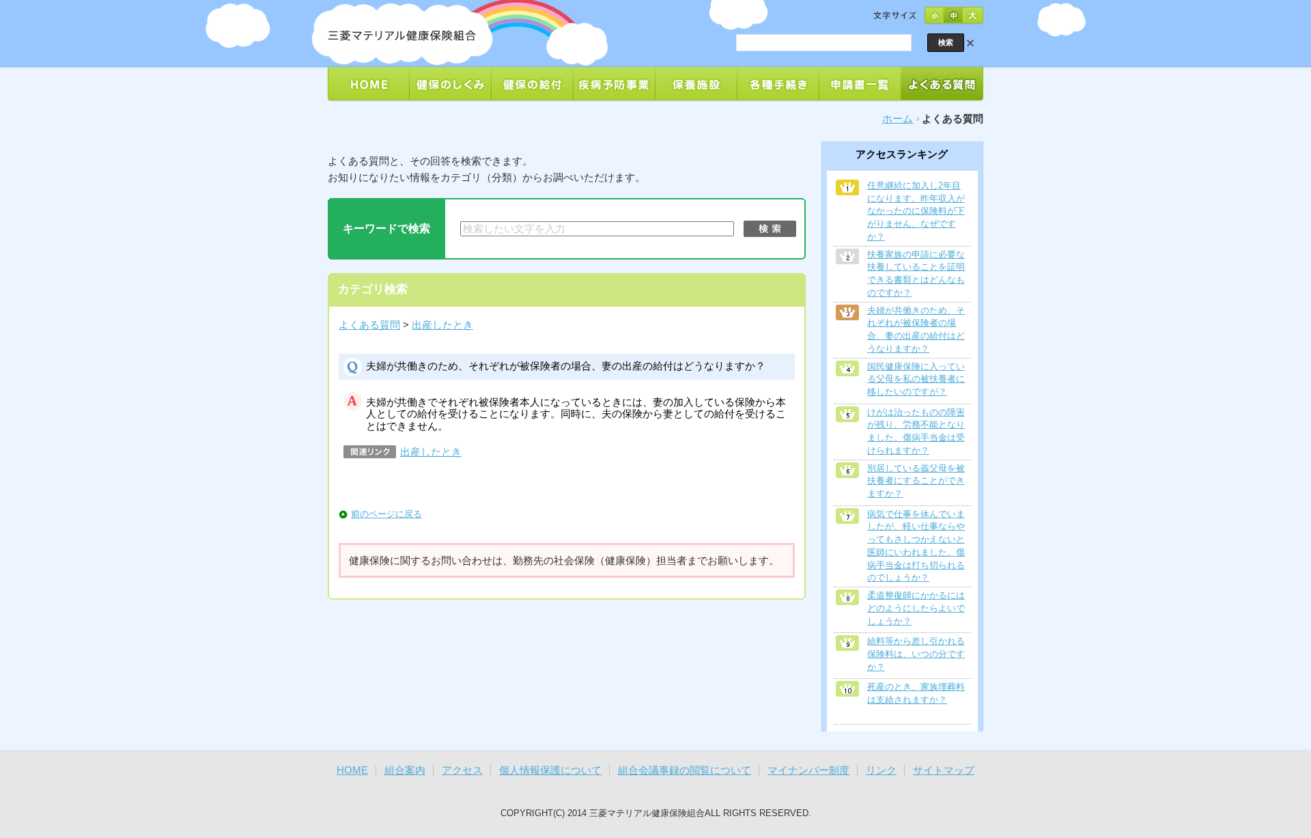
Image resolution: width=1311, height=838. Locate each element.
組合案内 (404, 770)
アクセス (462, 770)
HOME (352, 770)
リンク (881, 770)
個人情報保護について (550, 770)
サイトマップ (943, 770)
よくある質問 (369, 325)
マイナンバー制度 (808, 770)
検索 (770, 229)
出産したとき (442, 325)
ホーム (897, 118)
